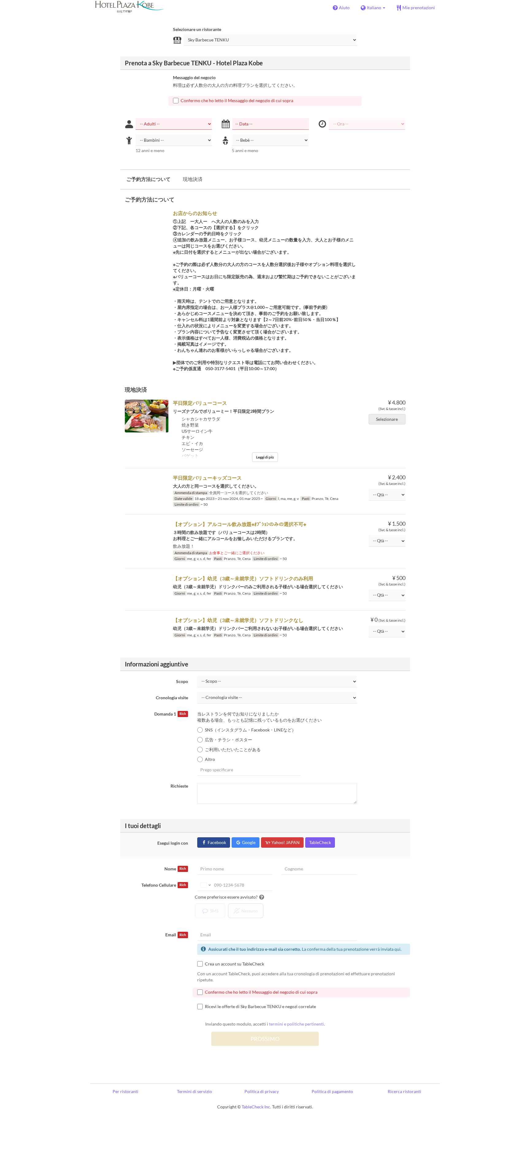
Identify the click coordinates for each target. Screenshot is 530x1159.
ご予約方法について (148, 179)
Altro (210, 759)
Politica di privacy (261, 1091)
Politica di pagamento (332, 1091)
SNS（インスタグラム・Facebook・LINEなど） (250, 729)
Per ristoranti (125, 1091)
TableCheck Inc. (256, 1106)
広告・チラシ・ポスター (228, 739)
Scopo (182, 681)
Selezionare (387, 419)
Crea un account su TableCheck (234, 963)
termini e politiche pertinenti (296, 1024)
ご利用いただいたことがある (233, 749)
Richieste (179, 786)
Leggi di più (265, 457)
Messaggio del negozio (194, 77)
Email (175, 934)
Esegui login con (172, 843)
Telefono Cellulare (163, 885)
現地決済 (192, 179)
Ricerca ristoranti (404, 1091)
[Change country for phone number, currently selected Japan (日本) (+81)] (205, 885)
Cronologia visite (172, 697)
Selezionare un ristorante (197, 29)
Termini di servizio (194, 1091)
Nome (175, 868)
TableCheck (320, 842)
